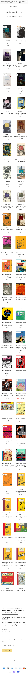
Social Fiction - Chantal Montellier (7, 372)
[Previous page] (7, 599)
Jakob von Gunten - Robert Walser (7, 183)
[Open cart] (26, 6)
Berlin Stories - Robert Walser (7, 159)
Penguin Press (22, 624)
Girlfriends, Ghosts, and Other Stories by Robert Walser (21, 160)
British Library (18, 622)
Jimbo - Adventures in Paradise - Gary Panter (7, 396)
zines (17, 614)
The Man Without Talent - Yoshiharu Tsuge (21, 419)
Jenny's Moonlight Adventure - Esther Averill (7, 566)
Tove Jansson (17, 617)
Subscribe (7, 650)
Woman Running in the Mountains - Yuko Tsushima (7, 137)
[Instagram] (9, 632)
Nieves (13, 624)
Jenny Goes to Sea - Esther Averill (7, 541)
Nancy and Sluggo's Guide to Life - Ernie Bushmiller (7, 276)
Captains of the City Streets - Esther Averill (20, 492)
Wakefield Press (15, 625)
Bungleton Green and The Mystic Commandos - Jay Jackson (7, 324)
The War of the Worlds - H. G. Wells (7, 253)
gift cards (7, 612)
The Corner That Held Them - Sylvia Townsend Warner (20, 207)
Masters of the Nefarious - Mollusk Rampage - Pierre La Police (20, 349)
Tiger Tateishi (5, 619)
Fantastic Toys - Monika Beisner (7, 590)
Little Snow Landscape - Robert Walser (21, 183)
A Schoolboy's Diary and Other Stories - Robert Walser (7, 207)
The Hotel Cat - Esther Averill (7, 516)
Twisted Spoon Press (6, 625)
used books (4, 614)
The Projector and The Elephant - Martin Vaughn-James (20, 442)
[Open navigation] (2, 6)
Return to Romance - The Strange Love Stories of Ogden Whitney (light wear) (7, 467)
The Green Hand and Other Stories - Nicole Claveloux (21, 276)
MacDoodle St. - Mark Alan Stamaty (7, 419)
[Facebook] (2, 632)
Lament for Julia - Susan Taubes (7, 113)
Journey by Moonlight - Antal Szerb (20, 90)
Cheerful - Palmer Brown (20, 590)
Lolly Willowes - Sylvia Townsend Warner (7, 230)
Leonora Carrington (9, 617)
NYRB (17, 624)
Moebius (22, 617)
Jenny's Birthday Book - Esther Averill (20, 541)
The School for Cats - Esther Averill (20, 566)
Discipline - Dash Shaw (20, 372)
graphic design (13, 612)
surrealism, (22, 612)
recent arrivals (10, 610)
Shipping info (5, 629)
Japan (18, 612)
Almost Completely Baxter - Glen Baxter (7, 490)
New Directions (8, 624)
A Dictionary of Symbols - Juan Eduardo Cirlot (21, 253)
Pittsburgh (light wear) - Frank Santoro (20, 396)
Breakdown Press (11, 622)
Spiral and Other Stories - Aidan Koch (21, 324)
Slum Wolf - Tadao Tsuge (7, 442)
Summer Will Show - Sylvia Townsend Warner (21, 230)
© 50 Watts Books (14, 658)
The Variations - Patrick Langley (7, 347)
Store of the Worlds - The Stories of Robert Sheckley (7, 66)
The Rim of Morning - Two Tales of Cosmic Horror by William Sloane (21, 67)
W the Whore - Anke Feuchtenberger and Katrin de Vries (7, 301)
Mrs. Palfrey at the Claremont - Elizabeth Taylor (21, 114)
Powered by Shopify (14, 660)
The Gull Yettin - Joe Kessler (20, 299)
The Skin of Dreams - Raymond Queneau (7, 42)
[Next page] (21, 599)
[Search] (23, 6)
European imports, (18, 610)
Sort (13, 21)
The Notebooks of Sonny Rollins (21, 42)
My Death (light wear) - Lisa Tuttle (20, 136)
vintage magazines (11, 614)
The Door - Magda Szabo (7, 90)
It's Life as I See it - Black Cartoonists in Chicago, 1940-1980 (20, 467)
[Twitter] (5, 632)
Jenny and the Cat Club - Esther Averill (21, 517)
